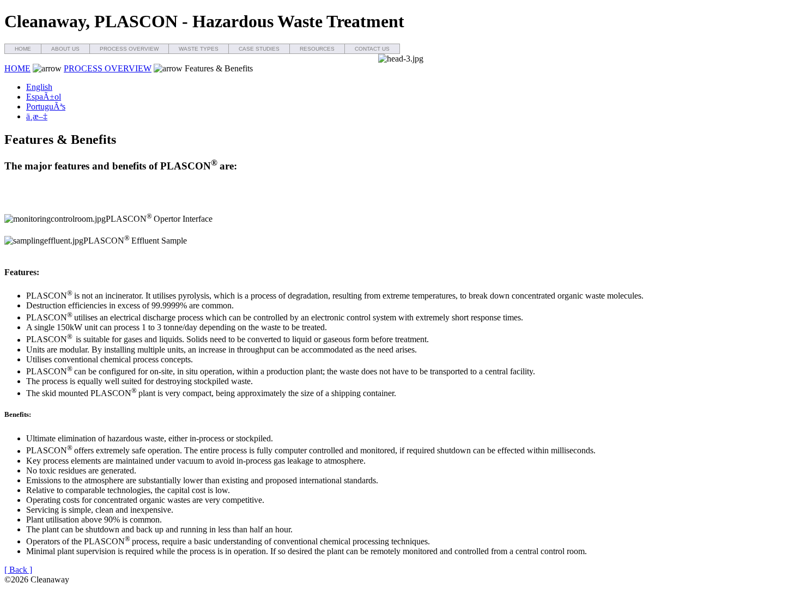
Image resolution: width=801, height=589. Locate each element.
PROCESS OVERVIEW (129, 49)
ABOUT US (65, 49)
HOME (23, 49)
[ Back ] (18, 569)
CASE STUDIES (259, 49)
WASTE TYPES (199, 49)
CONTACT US (372, 49)
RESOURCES (317, 49)
